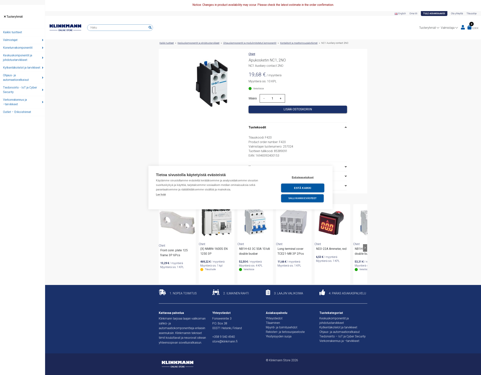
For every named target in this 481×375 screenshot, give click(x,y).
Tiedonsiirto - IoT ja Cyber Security (20, 90)
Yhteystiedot (274, 318)
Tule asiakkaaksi (434, 13)
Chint (252, 54)
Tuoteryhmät (14, 16)
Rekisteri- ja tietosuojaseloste (285, 332)
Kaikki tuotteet (12, 32)
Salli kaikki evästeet (302, 198)
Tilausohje (471, 13)
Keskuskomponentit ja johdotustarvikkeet (17, 58)
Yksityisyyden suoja (278, 336)
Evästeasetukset (303, 177)
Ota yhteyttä (457, 13)
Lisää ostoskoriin (298, 109)
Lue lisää (161, 194)
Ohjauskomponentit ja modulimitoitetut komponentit (249, 43)
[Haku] (150, 28)
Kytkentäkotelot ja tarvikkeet (21, 67)
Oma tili (413, 13)
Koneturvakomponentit (18, 47)
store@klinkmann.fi (224, 341)
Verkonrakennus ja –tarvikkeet (15, 102)
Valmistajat (10, 40)
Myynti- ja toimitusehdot (281, 327)
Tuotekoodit (257, 127)
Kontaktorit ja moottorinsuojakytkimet (299, 43)
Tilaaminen (273, 323)
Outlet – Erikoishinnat (17, 112)
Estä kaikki (302, 187)
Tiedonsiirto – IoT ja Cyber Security (342, 336)
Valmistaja (448, 28)
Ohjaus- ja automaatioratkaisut (16, 77)
